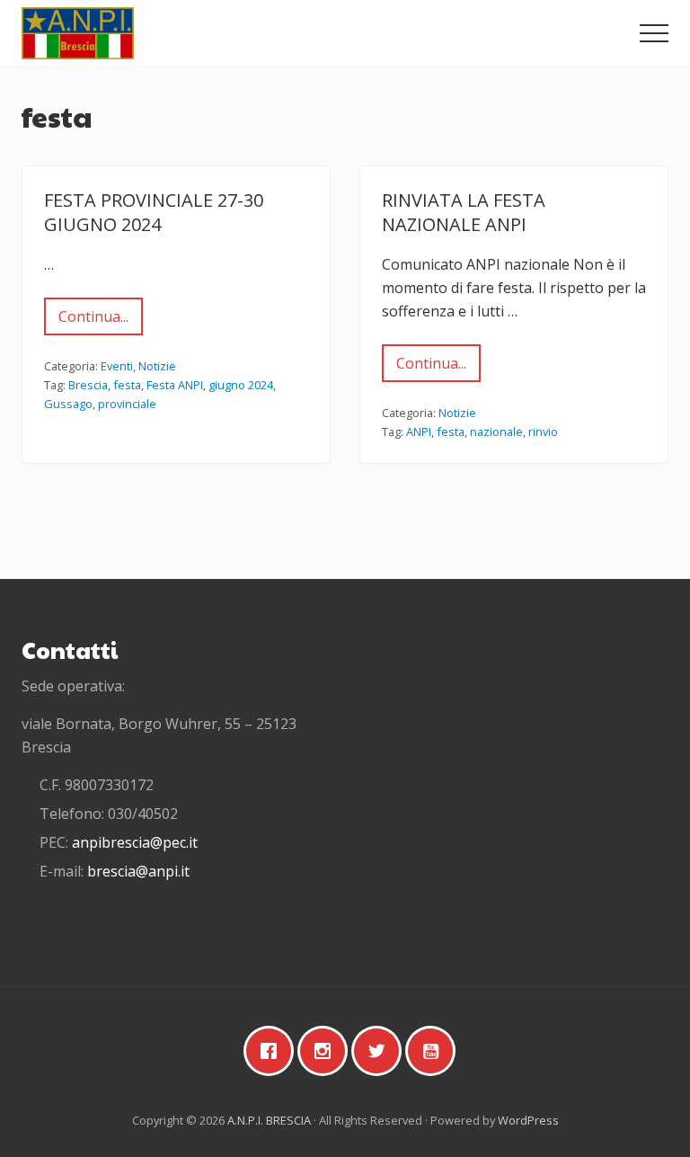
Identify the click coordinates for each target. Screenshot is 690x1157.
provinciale (127, 404)
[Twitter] (381, 1050)
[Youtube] (435, 1050)
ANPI (418, 431)
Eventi (117, 366)
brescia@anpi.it (138, 871)
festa (127, 385)
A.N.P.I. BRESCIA (269, 1120)
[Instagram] (327, 1050)
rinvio (543, 431)
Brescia (88, 385)
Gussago (68, 404)
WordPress (528, 1120)
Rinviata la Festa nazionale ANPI (463, 212)
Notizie (157, 366)
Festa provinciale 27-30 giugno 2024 (153, 212)
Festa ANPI (174, 385)
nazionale (496, 431)
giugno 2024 (240, 385)
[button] (654, 33)
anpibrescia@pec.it (135, 842)
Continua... (100, 321)
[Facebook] (273, 1050)
